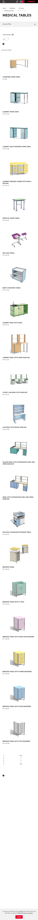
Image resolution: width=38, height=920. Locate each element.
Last (21, 764)
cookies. (20, 911)
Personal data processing (25, 913)
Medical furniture (9, 10)
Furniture (21, 8)
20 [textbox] (4, 39)
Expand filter (7, 24)
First (21, 755)
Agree (19, 917)
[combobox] (6, 39)
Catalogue (12, 8)
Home (4, 8)
